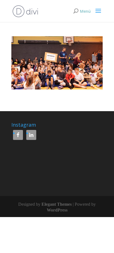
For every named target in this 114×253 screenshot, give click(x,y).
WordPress (57, 210)
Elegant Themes (57, 204)
